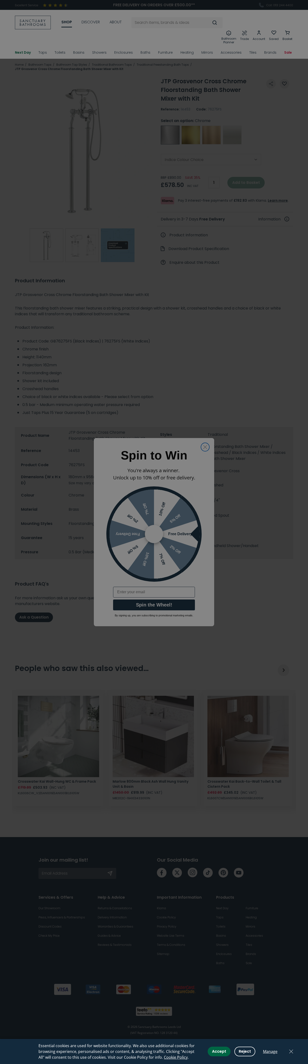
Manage (270, 1051)
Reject (245, 1051)
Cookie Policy (176, 1057)
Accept (219, 1051)
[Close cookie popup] (291, 1051)
